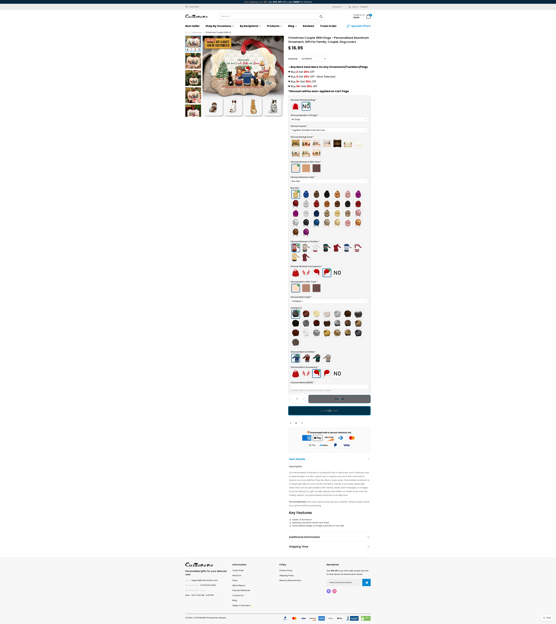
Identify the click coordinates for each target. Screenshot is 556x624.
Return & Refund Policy (290, 580)
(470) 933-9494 (208, 585)
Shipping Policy (286, 575)
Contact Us (237, 595)
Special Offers (361, 26)
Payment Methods (241, 590)
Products (273, 26)
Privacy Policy (286, 570)
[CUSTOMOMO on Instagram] (334, 591)
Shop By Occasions (218, 26)
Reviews (308, 26)
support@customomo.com (204, 580)
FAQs (234, 580)
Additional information (304, 537)
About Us (236, 575)
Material (292, 58)
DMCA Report (238, 585)
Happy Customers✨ (242, 605)
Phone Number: (192, 585)
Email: (188, 580)
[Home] (186, 32)
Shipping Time (298, 546)
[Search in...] (321, 16)
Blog (291, 26)
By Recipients (249, 26)
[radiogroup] (329, 106)
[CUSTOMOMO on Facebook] (329, 591)
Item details (297, 459)
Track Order (194, 6)
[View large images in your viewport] (279, 112)
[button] (280, 76)
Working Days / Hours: (195, 590)
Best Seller (192, 26)
